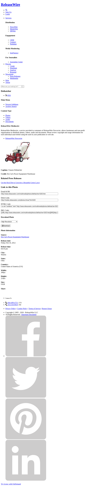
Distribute (13, 68)
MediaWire (14, 29)
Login (7, 14)
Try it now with (11, 484)
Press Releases (15, 76)
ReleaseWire (10, 4)
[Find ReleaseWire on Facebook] (25, 356)
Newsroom (9, 74)
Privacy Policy (10, 309)
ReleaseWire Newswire (13, 138)
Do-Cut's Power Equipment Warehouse (15, 237)
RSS (9, 95)
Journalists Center (16, 62)
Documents (9, 122)
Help (7, 80)
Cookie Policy (22, 309)
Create (12, 66)
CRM (12, 40)
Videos (7, 117)
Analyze (13, 70)
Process (8, 64)
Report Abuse (47, 309)
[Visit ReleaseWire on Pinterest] (25, 439)
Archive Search (11, 106)
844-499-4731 (13, 303)
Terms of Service (35, 309)
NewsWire (14, 27)
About (7, 82)
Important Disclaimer (28, 314)
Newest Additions (11, 104)
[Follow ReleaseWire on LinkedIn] (25, 480)
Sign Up (8, 12)
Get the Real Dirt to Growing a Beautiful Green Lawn (20, 183)
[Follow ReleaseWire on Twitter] (25, 397)
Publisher (13, 44)
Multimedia (14, 78)
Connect (13, 42)
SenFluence (14, 53)
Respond (13, 72)
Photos (7, 115)
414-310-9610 (13, 305)
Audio (7, 119)
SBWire (13, 31)
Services (8, 18)
